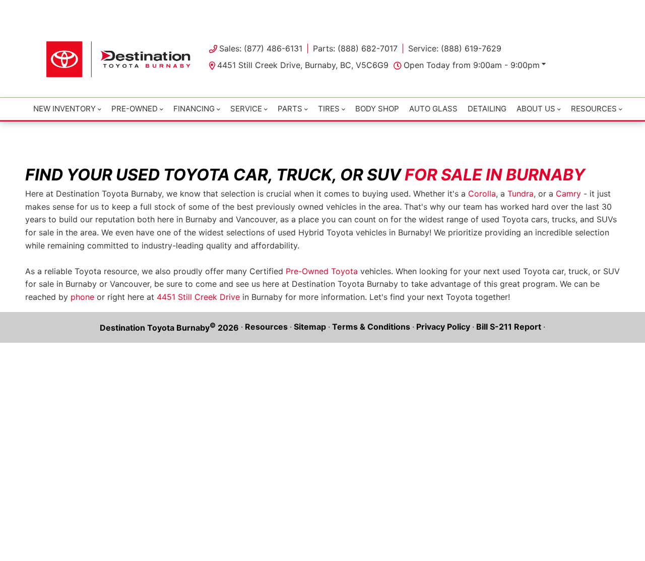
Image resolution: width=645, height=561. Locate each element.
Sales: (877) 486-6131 (260, 48)
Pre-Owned (134, 108)
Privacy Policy (443, 327)
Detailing (487, 108)
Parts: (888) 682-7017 (355, 48)
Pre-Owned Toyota (322, 271)
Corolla (482, 194)
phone (82, 297)
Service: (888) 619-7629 (454, 48)
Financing (194, 108)
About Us (536, 108)
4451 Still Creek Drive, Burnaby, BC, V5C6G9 (303, 65)
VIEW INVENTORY (279, 10)
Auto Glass (433, 108)
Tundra (520, 194)
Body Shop (377, 108)
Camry (568, 194)
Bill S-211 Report (508, 327)
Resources (266, 327)
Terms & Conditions (371, 327)
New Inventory (64, 108)
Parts (290, 108)
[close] (589, 8)
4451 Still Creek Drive (198, 297)
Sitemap (310, 327)
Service (246, 108)
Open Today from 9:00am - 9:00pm (472, 65)
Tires (329, 108)
